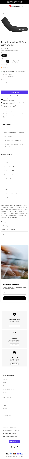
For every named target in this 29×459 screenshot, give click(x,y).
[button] (3, 6)
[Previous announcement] (2, 2)
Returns (5, 408)
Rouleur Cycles (12, 456)
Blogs (4, 392)
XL (16, 61)
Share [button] (4, 234)
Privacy (4, 405)
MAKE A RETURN (14, 344)
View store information (8, 76)
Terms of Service (7, 415)
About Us (5, 379)
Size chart (3, 64)
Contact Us (5, 402)
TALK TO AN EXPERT (14, 325)
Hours (4, 385)
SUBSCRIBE (14, 298)
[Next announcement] (26, 2)
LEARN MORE (14, 363)
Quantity (3, 79)
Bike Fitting (5, 382)
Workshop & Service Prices (9, 389)
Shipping (8, 50)
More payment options (14, 95)
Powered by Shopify (19, 456)
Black (4, 55)
